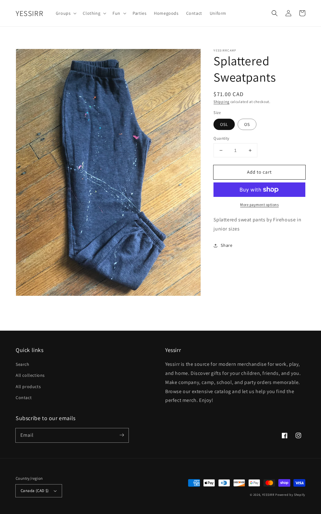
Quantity (221, 138)
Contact (24, 397)
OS (247, 124)
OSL (224, 124)
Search (22, 364)
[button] (275, 13)
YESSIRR (268, 495)
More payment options (259, 204)
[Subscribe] (122, 435)
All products (28, 386)
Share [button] (226, 245)
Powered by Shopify (290, 495)
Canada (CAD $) (35, 490)
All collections (30, 375)
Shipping (221, 101)
